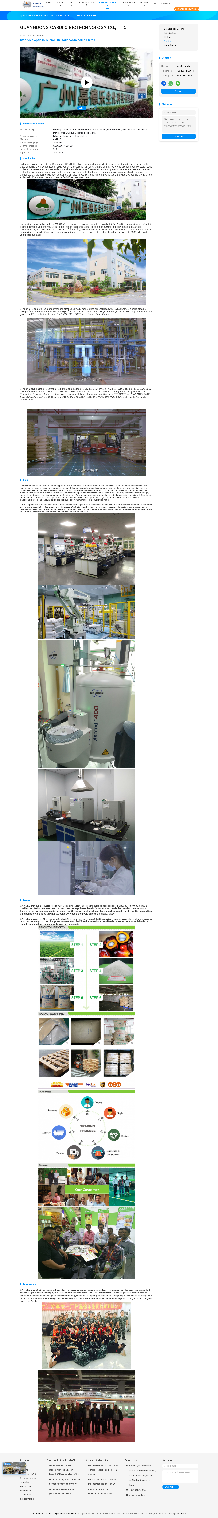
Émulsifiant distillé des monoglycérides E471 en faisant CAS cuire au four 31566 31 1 (64, 1470)
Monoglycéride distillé (97, 1460)
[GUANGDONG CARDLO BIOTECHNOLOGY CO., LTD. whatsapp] (170, 83)
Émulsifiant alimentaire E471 (61, 1460)
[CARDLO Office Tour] (86, 117)
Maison (23, 1466)
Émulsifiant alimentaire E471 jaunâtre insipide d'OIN (63, 1491)
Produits (24, 1470)
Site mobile (25, 1490)
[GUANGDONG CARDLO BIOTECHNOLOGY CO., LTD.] (32, 4)
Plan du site (25, 1486)
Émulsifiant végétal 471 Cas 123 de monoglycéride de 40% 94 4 (64, 1481)
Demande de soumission (187, 9)
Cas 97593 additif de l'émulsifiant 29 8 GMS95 (100, 1491)
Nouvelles (24, 1482)
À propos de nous (28, 1478)
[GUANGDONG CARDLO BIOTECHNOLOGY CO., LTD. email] (163, 83)
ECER (183, 1513)
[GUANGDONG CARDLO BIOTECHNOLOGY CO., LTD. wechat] (178, 83)
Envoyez (179, 136)
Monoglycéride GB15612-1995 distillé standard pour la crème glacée (103, 1470)
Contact (178, 91)
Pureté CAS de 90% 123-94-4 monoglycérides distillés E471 (103, 1481)
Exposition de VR (28, 1474)
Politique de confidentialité (27, 1497)
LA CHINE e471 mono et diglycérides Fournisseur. (55, 1513)
